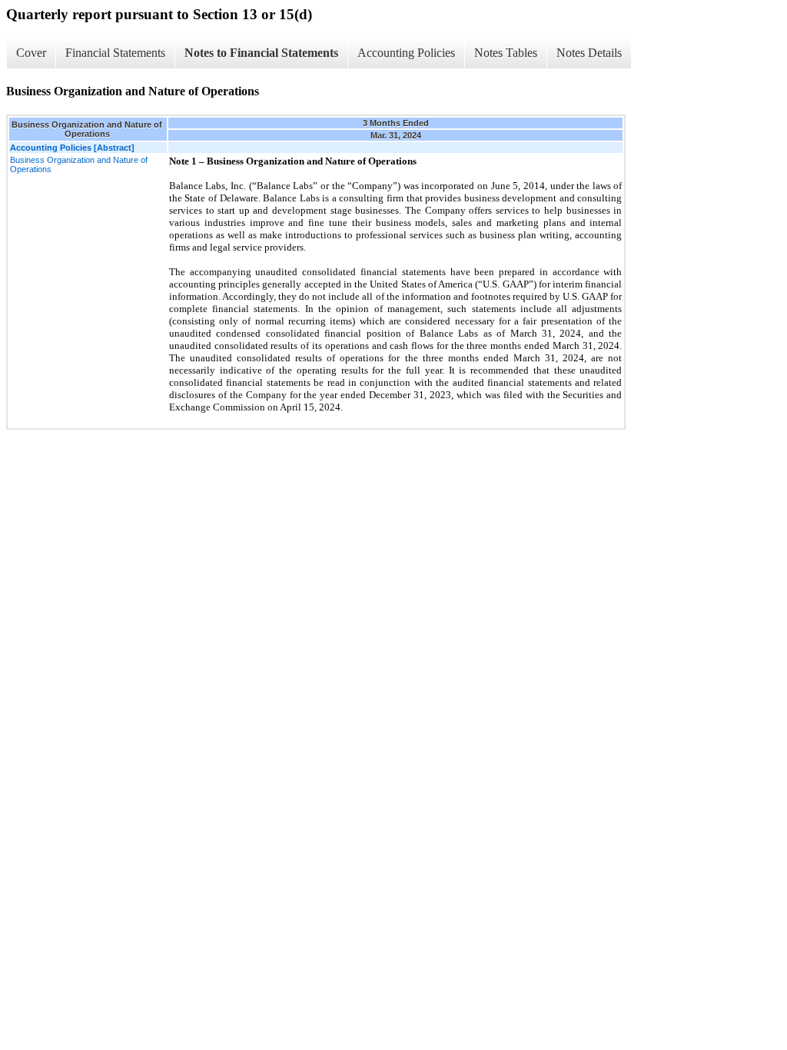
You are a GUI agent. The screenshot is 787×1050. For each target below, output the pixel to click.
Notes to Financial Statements (261, 52)
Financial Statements (115, 52)
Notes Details (589, 52)
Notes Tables (505, 52)
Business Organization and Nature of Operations (79, 164)
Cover (31, 52)
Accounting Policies (406, 52)
